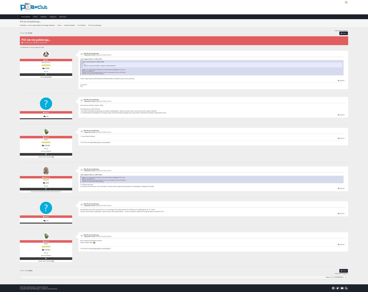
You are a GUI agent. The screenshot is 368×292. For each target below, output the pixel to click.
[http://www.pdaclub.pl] (46, 74)
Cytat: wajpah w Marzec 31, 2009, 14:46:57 (91, 59)
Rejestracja (62, 17)
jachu (46, 60)
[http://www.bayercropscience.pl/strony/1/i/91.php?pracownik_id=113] (46, 189)
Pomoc (35, 17)
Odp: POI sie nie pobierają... (91, 53)
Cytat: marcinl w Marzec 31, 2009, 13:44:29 (93, 61)
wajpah (46, 112)
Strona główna (25, 17)
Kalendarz (44, 17)
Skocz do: (328, 277)
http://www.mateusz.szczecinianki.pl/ (100, 142)
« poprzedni (337, 30)
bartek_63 (47, 177)
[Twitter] (338, 288)
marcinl (46, 137)
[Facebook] (333, 288)
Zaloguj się (53, 17)
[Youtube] (342, 288)
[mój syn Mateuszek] (46, 154)
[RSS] (346, 288)
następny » (345, 30)
